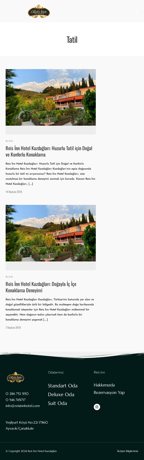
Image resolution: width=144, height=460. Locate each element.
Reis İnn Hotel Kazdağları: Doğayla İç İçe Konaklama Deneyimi (41, 287)
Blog (9, 141)
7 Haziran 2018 (13, 327)
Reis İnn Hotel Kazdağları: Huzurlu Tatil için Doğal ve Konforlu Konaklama (49, 151)
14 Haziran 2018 (14, 192)
